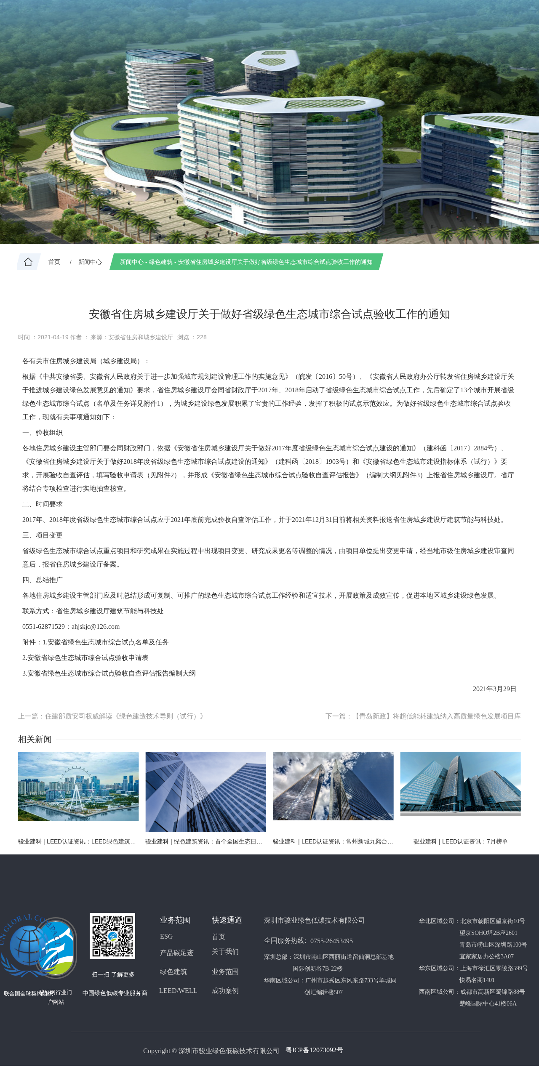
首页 (218, 936)
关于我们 (225, 951)
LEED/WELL (178, 990)
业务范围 (225, 971)
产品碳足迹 (177, 952)
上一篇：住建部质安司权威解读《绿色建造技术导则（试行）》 (112, 716)
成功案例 (225, 990)
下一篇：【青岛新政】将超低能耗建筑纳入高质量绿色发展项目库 (423, 716)
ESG (166, 936)
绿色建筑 (173, 971)
